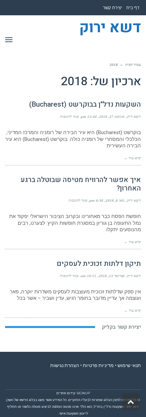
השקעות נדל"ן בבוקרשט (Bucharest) (85, 104)
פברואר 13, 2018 (112, 276)
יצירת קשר (112, 7)
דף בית (132, 7)
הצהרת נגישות (64, 365)
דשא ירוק (110, 27)
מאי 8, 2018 (115, 200)
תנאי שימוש (129, 365)
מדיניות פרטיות (98, 365)
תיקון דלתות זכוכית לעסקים (99, 263)
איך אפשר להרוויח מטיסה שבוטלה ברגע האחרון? (81, 184)
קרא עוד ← (132, 158)
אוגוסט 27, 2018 (112, 116)
